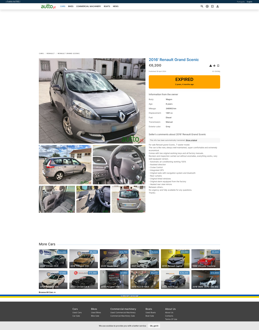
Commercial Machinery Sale (122, 316)
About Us (170, 309)
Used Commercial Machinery (123, 312)
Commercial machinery (88, 6)
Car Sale (76, 316)
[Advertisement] (129, 32)
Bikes (70, 6)
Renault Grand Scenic (69, 53)
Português (241, 2)
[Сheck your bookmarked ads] (212, 6)
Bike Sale (95, 316)
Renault (51, 53)
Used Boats (151, 312)
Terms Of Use (171, 319)
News (115, 6)
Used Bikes (96, 312)
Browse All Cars (46, 292)
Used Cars (77, 312)
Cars (62, 6)
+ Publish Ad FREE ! (13, 1)
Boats (107, 6)
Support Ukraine (130, 296)
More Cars (47, 244)
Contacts (169, 316)
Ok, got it (154, 326)
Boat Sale (150, 316)
